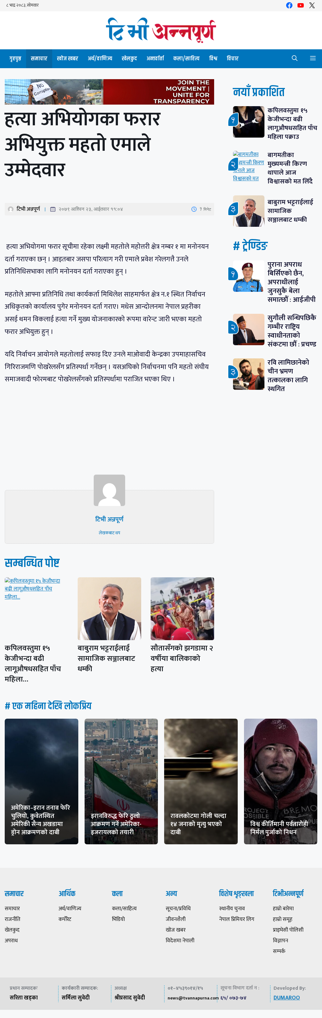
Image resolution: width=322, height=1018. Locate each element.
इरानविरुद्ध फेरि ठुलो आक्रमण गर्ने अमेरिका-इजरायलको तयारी (116, 824)
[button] (295, 58)
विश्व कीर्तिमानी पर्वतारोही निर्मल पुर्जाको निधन (279, 828)
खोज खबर (67, 58)
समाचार (39, 58)
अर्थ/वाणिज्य (100, 58)
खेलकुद (129, 58)
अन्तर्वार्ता (155, 58)
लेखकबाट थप (109, 532)
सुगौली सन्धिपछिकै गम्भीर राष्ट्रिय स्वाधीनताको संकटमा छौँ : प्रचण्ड (292, 331)
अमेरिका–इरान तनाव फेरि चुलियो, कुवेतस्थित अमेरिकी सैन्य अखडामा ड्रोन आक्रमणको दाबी (40, 820)
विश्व (213, 58)
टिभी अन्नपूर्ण (28, 209)
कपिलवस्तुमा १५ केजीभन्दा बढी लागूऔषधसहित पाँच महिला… (33, 664)
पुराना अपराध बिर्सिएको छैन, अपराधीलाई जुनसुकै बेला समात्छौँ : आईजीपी (292, 282)
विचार (233, 58)
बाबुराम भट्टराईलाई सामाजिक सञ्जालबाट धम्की (106, 658)
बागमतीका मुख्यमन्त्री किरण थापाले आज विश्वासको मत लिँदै (290, 168)
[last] (109, 93)
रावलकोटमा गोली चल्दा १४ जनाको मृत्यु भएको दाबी (198, 824)
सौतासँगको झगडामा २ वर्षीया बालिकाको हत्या (182, 658)
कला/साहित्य (186, 58)
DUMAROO (287, 998)
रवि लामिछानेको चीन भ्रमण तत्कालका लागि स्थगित (288, 376)
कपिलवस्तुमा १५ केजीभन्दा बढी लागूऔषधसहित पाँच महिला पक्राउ (292, 123)
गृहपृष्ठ (15, 58)
